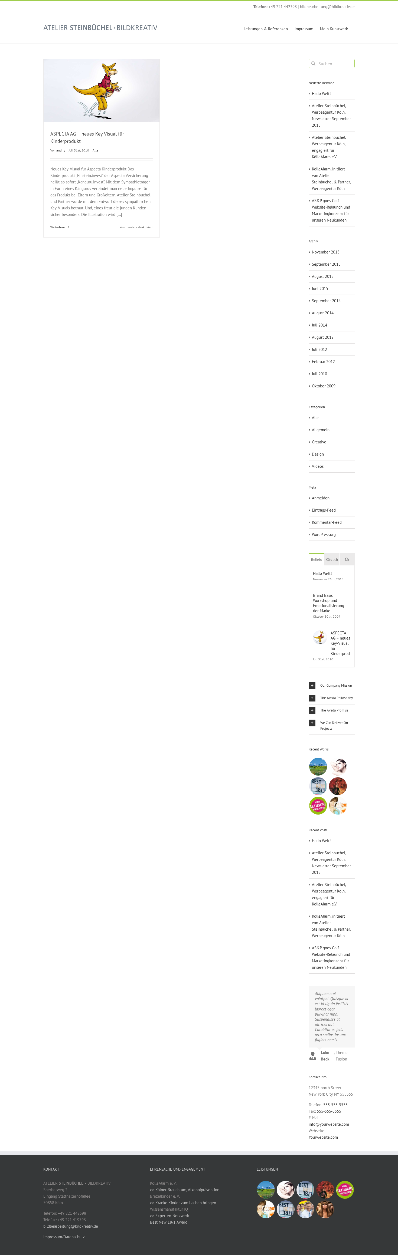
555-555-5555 (335, 1104)
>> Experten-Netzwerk (169, 1215)
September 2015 (326, 264)
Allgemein (321, 429)
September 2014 (326, 300)
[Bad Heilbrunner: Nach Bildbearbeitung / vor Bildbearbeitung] (318, 766)
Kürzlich (332, 559)
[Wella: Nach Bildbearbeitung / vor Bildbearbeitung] (325, 1209)
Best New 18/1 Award (168, 1222)
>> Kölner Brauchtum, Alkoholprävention (184, 1189)
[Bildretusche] (318, 805)
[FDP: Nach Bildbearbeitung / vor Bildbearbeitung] (305, 1209)
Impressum (52, 1236)
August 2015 (323, 276)
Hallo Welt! (321, 93)
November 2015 (326, 252)
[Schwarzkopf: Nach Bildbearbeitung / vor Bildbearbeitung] (337, 786)
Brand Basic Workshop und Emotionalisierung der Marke (328, 603)
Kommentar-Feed (327, 522)
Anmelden (321, 497)
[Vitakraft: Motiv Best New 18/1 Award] (318, 786)
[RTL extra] (337, 805)
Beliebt (316, 559)
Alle (95, 150)
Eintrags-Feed (324, 510)
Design (318, 454)
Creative (319, 441)
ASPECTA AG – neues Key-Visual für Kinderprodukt (340, 643)
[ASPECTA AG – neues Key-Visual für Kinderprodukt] (320, 633)
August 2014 (323, 312)
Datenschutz (74, 1236)
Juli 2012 (319, 349)
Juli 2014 (319, 325)
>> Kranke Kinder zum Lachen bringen (183, 1202)
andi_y (60, 150)
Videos (318, 466)
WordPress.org (324, 534)
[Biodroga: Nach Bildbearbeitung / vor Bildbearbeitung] (337, 766)
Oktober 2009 (323, 385)
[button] (332, 686)
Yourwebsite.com (323, 1137)
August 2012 (323, 337)
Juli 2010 (319, 373)
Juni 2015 (320, 288)
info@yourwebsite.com (329, 1124)
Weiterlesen (58, 227)
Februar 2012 (323, 361)
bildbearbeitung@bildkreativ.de (327, 6)
